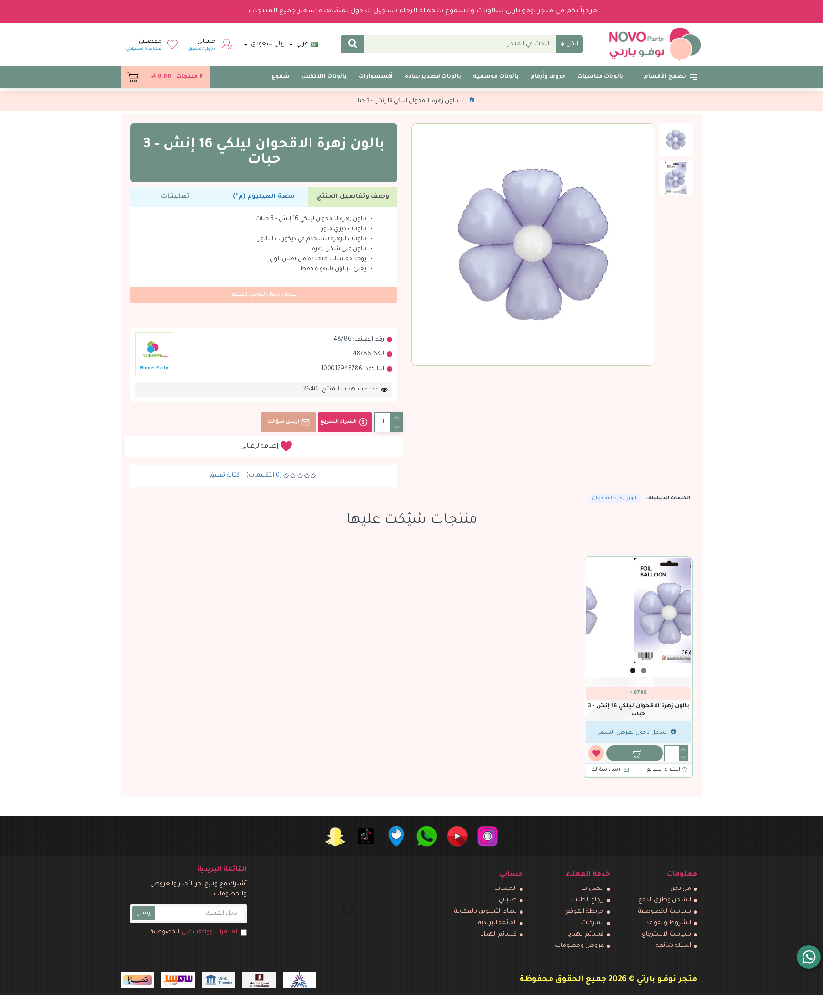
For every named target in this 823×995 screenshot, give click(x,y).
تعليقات (175, 196)
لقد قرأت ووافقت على (194, 932)
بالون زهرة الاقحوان (615, 498)
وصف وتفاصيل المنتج (353, 196)
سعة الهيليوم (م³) (264, 196)
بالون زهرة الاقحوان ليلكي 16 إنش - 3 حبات (638, 710)
